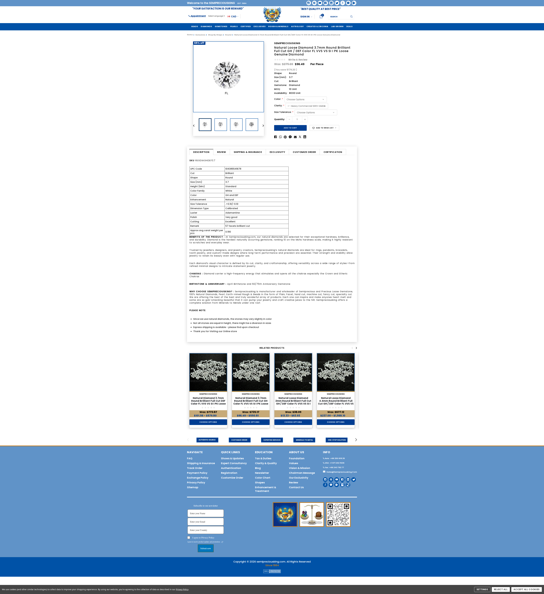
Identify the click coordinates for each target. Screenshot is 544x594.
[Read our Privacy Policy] (222, 542)
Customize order (304, 152)
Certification (333, 152)
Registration (229, 473)
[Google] (341, 2)
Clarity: (279, 105)
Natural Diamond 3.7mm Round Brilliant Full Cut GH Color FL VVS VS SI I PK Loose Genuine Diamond (250, 402)
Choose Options (208, 422)
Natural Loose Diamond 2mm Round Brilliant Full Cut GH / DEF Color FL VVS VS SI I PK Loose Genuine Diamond (293, 402)
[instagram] (307, 2)
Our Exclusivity (298, 477)
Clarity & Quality (266, 463)
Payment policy (197, 473)
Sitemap (192, 487)
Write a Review (297, 59)
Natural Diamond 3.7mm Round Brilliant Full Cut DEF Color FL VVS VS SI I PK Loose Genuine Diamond (208, 402)
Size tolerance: (283, 112)
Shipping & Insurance (248, 152)
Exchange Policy (197, 477)
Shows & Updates (232, 458)
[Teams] (353, 2)
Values (293, 463)
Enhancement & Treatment (265, 489)
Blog (258, 468)
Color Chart (262, 477)
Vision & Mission (299, 468)
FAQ (189, 458)
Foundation (296, 458)
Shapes (260, 482)
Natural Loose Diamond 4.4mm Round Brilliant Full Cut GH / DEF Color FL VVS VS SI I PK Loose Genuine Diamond (336, 403)
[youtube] (319, 2)
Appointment (198, 15)
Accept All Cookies (527, 589)
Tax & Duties (263, 458)
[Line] (341, 484)
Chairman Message (302, 473)
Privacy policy (196, 482)
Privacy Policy (182, 589)
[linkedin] (330, 2)
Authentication (231, 468)
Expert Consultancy (234, 463)
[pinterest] (313, 2)
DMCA (266, 571)
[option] (228, 76)
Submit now (205, 548)
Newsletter (262, 473)
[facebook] (324, 2)
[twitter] (336, 2)
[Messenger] (347, 2)
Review (221, 152)
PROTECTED (275, 571)
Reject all (501, 589)
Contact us (296, 487)
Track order (194, 468)
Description (201, 152)
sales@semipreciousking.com (342, 472)
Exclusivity (277, 152)
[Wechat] (347, 484)
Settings (482, 589)
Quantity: (279, 119)
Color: (278, 99)
